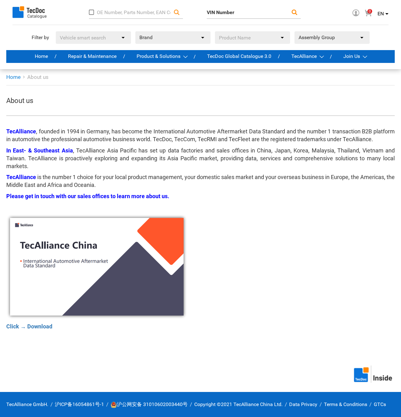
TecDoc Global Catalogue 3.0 (239, 56)
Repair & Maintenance (92, 56)
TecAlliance (304, 56)
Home (41, 56)
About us (38, 77)
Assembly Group (317, 37)
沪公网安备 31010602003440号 (152, 404)
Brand (146, 37)
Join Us (352, 56)
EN (381, 14)
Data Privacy (303, 404)
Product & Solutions (159, 56)
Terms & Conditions (345, 404)
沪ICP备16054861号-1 (79, 404)
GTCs (380, 404)
